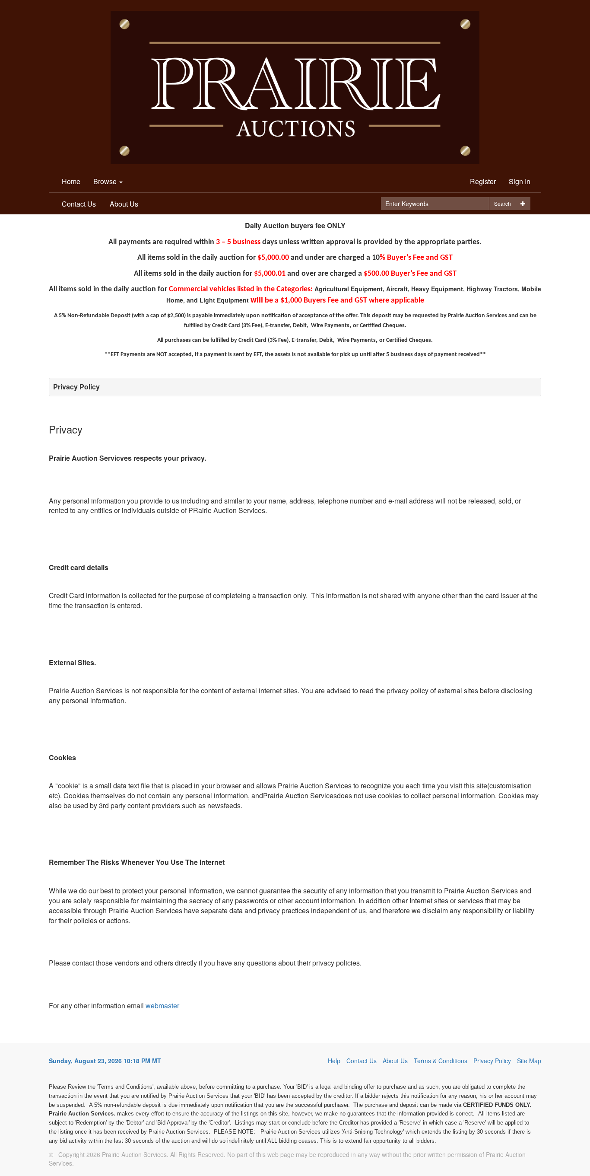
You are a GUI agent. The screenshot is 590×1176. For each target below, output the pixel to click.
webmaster (162, 1005)
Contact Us (79, 204)
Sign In (519, 181)
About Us (124, 204)
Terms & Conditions (440, 1060)
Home (71, 181)
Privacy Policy (492, 1060)
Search (502, 203)
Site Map (529, 1060)
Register (483, 181)
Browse (105, 181)
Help (334, 1060)
